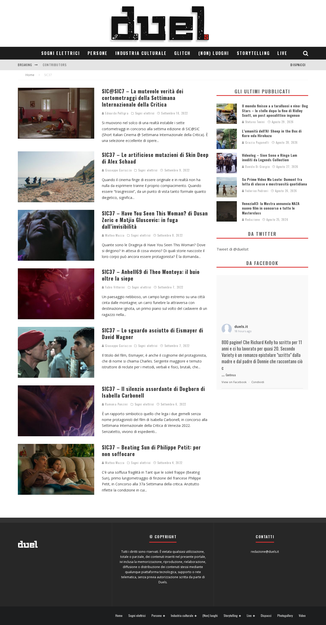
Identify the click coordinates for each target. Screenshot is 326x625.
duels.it (241, 326)
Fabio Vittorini (114, 287)
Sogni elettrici (60, 53)
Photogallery (285, 615)
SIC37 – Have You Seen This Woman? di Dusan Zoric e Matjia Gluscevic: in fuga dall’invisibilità (155, 219)
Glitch (182, 53)
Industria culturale (141, 53)
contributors (55, 65)
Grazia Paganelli (256, 142)
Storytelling (253, 53)
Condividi (257, 382)
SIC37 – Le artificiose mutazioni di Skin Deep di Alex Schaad (155, 158)
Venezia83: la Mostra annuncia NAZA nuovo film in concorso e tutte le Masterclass (271, 208)
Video (302, 615)
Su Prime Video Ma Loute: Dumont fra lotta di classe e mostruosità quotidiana (274, 181)
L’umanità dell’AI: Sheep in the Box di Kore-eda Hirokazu (272, 133)
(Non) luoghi (213, 53)
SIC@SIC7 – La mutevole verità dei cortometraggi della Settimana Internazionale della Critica (142, 97)
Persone (98, 53)
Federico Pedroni (256, 191)
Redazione (252, 219)
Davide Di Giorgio (257, 167)
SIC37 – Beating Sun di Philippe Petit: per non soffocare (151, 450)
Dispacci (298, 65)
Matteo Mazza (114, 235)
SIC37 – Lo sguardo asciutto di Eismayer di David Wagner (152, 333)
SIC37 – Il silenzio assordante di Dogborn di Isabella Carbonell (153, 392)
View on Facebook (234, 382)
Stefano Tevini (254, 122)
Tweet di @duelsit (232, 249)
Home (119, 615)
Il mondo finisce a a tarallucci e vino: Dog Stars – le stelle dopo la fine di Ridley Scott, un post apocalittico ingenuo (275, 110)
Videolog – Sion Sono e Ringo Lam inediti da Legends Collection (269, 157)
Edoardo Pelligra (116, 113)
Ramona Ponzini (116, 404)
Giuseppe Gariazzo (118, 170)
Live (282, 53)
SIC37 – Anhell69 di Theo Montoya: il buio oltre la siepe (151, 275)
